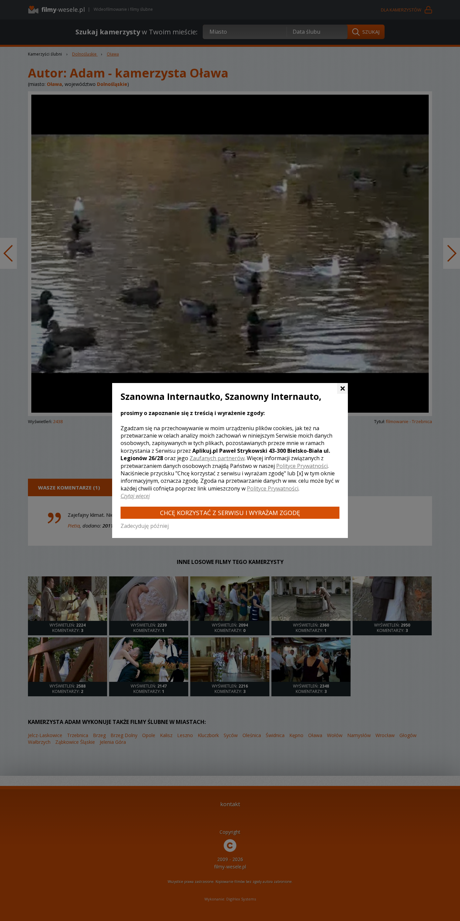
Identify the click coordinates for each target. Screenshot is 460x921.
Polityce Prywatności (302, 466)
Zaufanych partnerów (217, 458)
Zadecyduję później (145, 526)
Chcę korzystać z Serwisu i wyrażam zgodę (230, 513)
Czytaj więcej (135, 496)
